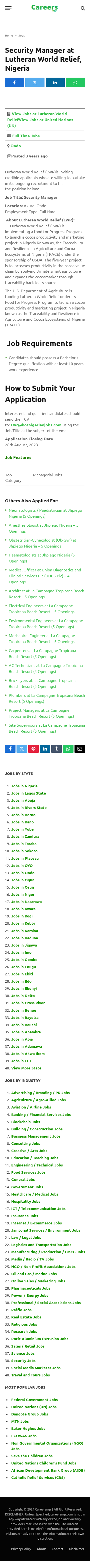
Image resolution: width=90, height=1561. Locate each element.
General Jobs (23, 1179)
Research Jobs (24, 1331)
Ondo (15, 145)
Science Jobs (22, 1353)
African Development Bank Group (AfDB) (48, 1470)
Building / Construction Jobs (36, 1128)
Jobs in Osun (22, 887)
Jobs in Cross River (28, 1002)
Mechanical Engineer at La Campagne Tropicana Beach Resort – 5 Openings (42, 638)
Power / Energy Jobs (29, 1295)
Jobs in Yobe (22, 829)
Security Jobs (23, 1360)
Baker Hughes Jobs (28, 1428)
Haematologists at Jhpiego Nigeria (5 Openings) (42, 557)
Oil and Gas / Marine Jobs (34, 1273)
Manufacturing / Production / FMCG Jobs (48, 1251)
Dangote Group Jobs (29, 1413)
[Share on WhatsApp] (75, 82)
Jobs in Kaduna (24, 937)
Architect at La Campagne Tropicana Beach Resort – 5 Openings (46, 593)
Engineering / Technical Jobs (37, 1164)
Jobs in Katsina (24, 930)
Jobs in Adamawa (26, 1046)
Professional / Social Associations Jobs (46, 1302)
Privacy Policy (21, 1549)
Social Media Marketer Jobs (35, 1367)
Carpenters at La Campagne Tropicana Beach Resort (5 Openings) (42, 653)
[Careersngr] (45, 8)
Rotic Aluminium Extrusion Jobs (39, 1338)
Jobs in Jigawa (24, 945)
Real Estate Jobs (26, 1316)
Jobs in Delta (23, 995)
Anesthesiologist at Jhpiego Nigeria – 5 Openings (43, 527)
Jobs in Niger (22, 894)
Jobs (21, 35)
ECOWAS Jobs (23, 1435)
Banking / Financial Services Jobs (41, 1114)
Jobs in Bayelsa (24, 1017)
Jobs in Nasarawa (26, 901)
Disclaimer (76, 1549)
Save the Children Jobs (31, 1455)
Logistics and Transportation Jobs (41, 1244)
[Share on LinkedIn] (55, 82)
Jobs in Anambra (26, 1031)
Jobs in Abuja (23, 800)
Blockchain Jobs (25, 1121)
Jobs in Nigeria (24, 785)
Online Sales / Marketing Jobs (38, 1280)
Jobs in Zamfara (25, 836)
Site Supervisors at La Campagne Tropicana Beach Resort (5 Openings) (47, 727)
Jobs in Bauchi (24, 1024)
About (41, 1549)
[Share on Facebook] (14, 82)
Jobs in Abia (22, 1039)
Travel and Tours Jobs (30, 1374)
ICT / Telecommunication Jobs (38, 1208)
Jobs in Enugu (23, 966)
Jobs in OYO (22, 865)
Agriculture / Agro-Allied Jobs (38, 1099)
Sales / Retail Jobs (27, 1346)
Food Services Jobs (28, 1172)
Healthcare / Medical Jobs (34, 1194)
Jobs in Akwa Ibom (28, 1053)
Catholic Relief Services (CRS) (38, 1477)
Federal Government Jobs (35, 1399)
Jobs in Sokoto (24, 850)
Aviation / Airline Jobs (31, 1107)
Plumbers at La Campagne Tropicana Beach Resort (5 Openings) (47, 698)
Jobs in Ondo (22, 872)
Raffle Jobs (21, 1309)
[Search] (82, 8)
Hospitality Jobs (25, 1201)
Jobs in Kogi (21, 915)
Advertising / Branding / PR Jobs (40, 1092)
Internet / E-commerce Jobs (36, 1222)
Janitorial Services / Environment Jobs (45, 1230)
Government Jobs (27, 1186)
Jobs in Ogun (22, 879)
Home (9, 35)
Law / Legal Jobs (26, 1237)
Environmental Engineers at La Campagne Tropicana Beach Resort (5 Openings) (46, 623)
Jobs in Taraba (23, 843)
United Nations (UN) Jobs (33, 1406)
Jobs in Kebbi (23, 923)
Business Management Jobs (35, 1136)
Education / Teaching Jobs (34, 1157)
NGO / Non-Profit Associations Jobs (43, 1266)
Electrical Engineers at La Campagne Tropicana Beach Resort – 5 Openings (41, 608)
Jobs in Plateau (25, 858)
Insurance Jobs (24, 1215)
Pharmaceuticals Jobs (30, 1288)
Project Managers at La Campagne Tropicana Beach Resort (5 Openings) (41, 712)
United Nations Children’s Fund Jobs (43, 1462)
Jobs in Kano (22, 821)
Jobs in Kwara (23, 908)
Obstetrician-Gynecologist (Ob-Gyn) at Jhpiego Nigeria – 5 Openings (42, 542)
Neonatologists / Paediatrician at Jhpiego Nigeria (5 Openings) (45, 512)
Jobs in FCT (21, 1060)
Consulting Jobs (25, 1143)
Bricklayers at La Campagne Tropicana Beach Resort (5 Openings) (42, 683)
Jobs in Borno (23, 814)
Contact (57, 1549)
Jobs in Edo (21, 981)
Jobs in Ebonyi (24, 988)
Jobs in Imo (21, 952)
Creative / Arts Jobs (29, 1150)
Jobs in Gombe (24, 959)
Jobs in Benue (23, 1010)
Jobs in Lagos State (29, 793)
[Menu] (8, 8)
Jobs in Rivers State (29, 807)
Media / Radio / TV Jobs (32, 1259)
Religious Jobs (24, 1324)
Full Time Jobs (26, 135)
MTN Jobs (20, 1421)
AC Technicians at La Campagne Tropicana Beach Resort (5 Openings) (46, 668)
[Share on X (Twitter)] (34, 82)
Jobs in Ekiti (22, 973)
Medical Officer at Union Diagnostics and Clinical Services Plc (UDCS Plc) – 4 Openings (45, 575)
